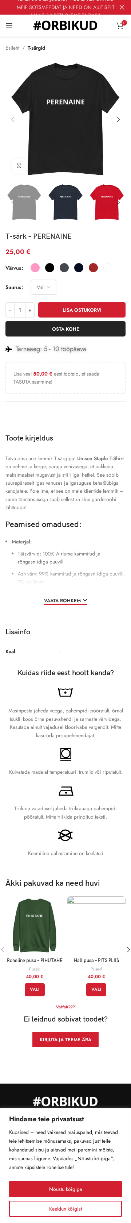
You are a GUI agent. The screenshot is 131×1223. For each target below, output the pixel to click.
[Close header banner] (122, 7)
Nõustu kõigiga (65, 1189)
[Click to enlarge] (19, 166)
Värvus (13, 268)
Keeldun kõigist (65, 1208)
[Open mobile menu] (9, 25)
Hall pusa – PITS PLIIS (96, 961)
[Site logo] (65, 24)
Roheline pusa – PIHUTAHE (35, 961)
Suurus (13, 287)
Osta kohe (65, 329)
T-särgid (36, 47)
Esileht (12, 47)
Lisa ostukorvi (82, 310)
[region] (65, 1165)
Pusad (34, 969)
